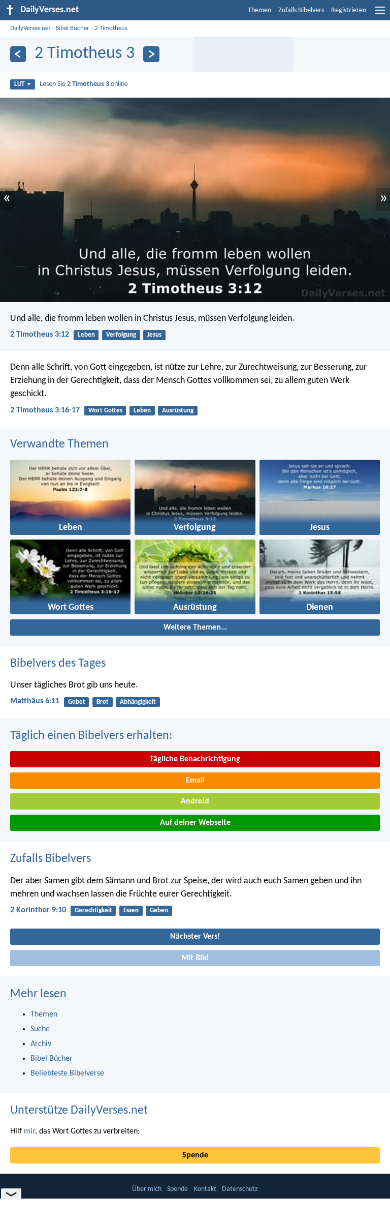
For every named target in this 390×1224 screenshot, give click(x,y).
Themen (259, 10)
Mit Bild (195, 958)
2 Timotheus (110, 28)
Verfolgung (121, 335)
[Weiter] (151, 54)
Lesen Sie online (84, 84)
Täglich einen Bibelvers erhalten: (91, 736)
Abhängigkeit (138, 702)
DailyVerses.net (30, 28)
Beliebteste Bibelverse (67, 1073)
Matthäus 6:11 (34, 701)
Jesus (154, 335)
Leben (86, 335)
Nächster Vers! (195, 937)
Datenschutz (240, 1189)
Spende (195, 1155)
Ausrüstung (177, 410)
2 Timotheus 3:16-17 (45, 410)
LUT (19, 84)
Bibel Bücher (72, 28)
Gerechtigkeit (93, 910)
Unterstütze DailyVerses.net (79, 1110)
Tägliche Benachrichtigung (195, 759)
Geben (159, 910)
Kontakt (205, 1189)
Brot (102, 702)
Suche (40, 1029)
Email (195, 781)
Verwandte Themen (59, 444)
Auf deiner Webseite (195, 823)
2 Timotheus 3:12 (39, 335)
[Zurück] (18, 54)
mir (29, 1131)
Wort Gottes (105, 410)
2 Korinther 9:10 (38, 910)
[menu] (380, 14)
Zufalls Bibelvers (301, 10)
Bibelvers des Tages (58, 664)
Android (195, 801)
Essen (131, 910)
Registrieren (348, 10)
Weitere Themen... (195, 627)
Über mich (146, 1189)
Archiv (40, 1044)
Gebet (76, 702)
